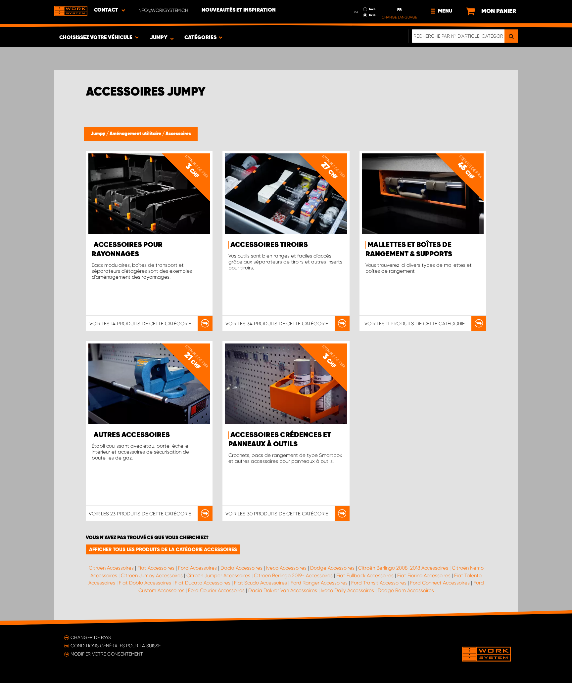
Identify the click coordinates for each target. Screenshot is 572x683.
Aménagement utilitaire (136, 134)
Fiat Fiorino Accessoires (424, 576)
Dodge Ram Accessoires (406, 590)
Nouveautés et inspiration (239, 10)
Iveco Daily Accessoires (347, 590)
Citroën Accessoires (111, 568)
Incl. (372, 9)
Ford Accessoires (197, 568)
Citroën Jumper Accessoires (218, 576)
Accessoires (178, 134)
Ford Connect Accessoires (440, 583)
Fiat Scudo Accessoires (260, 583)
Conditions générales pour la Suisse (116, 645)
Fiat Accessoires (155, 568)
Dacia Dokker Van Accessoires (282, 590)
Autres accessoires (132, 435)
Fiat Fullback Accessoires (365, 576)
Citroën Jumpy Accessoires (152, 576)
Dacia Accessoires (241, 568)
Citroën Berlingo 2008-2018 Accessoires (403, 568)
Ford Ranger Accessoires (319, 583)
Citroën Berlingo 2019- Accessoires (293, 576)
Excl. (372, 15)
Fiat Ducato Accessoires (202, 583)
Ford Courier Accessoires (216, 590)
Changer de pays (91, 637)
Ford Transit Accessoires (378, 583)
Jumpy (98, 134)
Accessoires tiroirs (269, 245)
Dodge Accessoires (332, 568)
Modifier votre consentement (107, 654)
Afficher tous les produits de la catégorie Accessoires (163, 549)
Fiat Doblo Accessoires (145, 583)
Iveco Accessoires (286, 568)
